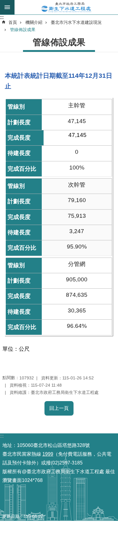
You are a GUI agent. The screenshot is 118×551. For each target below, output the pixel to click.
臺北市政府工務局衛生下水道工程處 (66, 7)
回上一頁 (59, 408)
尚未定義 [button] (7, 7)
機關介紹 (33, 22)
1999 (47, 454)
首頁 (12, 22)
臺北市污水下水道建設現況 (76, 22)
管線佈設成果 (22, 29)
